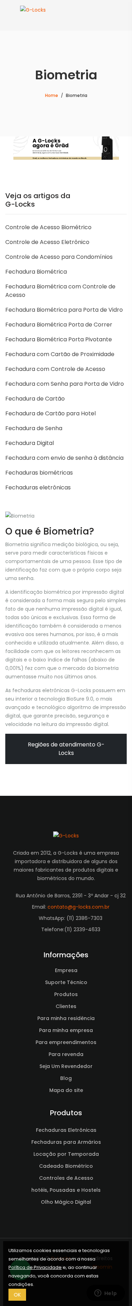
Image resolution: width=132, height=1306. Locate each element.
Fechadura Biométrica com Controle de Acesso (60, 290)
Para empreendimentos (66, 1042)
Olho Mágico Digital (66, 1202)
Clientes (66, 1006)
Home (51, 95)
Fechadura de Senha (33, 428)
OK (17, 1294)
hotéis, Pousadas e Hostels (66, 1190)
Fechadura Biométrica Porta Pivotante (58, 339)
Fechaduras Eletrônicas (66, 1130)
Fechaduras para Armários (66, 1142)
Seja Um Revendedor (66, 1066)
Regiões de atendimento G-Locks (66, 748)
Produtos (66, 994)
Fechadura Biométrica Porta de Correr (58, 325)
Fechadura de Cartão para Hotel (50, 413)
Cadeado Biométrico (66, 1166)
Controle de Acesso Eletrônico (47, 242)
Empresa (66, 970)
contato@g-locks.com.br (78, 906)
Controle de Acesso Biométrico (48, 227)
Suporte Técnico (66, 982)
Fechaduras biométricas (39, 473)
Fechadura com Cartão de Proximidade (59, 354)
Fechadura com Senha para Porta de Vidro (64, 384)
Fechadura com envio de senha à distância (64, 458)
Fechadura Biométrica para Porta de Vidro (64, 310)
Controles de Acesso (66, 1178)
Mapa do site (66, 1090)
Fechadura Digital (29, 443)
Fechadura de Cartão (35, 399)
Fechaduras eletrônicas (38, 487)
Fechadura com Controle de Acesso (55, 369)
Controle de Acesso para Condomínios (59, 257)
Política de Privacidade (35, 1267)
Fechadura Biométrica (36, 272)
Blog (66, 1078)
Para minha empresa (66, 1030)
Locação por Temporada (66, 1154)
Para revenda (66, 1054)
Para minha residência (66, 1018)
